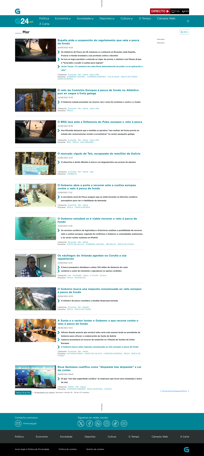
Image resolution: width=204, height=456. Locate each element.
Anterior (172, 391)
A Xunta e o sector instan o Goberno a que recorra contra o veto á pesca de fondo (98, 322)
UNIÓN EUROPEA (65, 79)
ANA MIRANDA (87, 142)
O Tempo (134, 436)
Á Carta (184, 436)
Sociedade (77, 275)
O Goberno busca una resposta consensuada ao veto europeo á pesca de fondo (100, 290)
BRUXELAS (111, 244)
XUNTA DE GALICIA (76, 244)
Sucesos (103, 275)
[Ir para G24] (24, 21)
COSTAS (108, 389)
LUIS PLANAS (113, 77)
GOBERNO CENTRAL (76, 77)
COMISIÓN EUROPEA (96, 77)
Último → (185, 391)
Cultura (112, 436)
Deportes (90, 436)
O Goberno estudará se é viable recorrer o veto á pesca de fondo (97, 220)
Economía (72, 74)
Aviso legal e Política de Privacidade (32, 449)
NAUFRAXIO (80, 277)
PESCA (70, 110)
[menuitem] (44, 18)
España (86, 307)
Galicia (86, 74)
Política (71, 387)
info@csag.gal (29, 423)
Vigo (92, 172)
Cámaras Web (160, 436)
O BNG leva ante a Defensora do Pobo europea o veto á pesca (100, 122)
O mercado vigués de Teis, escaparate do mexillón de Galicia (99, 153)
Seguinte (178, 391)
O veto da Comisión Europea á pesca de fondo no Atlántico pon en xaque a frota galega (98, 91)
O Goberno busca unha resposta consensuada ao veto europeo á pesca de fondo (100, 347)
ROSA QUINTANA (95, 389)
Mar (79, 74)
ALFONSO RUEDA (75, 353)
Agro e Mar (94, 74)
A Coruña (94, 275)
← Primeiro (164, 391)
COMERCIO (72, 174)
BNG (69, 142)
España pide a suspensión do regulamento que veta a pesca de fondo (98, 41)
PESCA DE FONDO (129, 77)
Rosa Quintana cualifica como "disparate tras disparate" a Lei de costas (99, 368)
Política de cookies (68, 449)
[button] (23, 393)
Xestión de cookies (95, 449)
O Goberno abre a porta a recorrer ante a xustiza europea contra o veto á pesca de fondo (97, 186)
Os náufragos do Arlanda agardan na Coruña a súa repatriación (92, 257)
